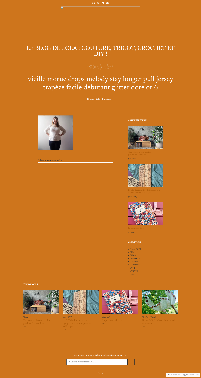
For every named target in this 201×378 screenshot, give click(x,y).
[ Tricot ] (133, 274)
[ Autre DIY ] (132, 197)
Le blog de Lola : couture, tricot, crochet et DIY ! (101, 50)
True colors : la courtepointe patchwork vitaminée (140, 153)
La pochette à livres (136, 228)
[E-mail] (107, 3)
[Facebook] (102, 3)
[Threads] (98, 3)
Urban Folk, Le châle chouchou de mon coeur (159, 322)
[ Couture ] (131, 159)
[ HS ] (132, 268)
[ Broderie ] (135, 259)
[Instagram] (93, 3)
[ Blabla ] (133, 255)
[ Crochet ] (134, 265)
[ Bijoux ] (133, 252)
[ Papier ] (134, 271)
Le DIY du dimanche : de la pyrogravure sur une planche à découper (144, 191)
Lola (24, 327)
